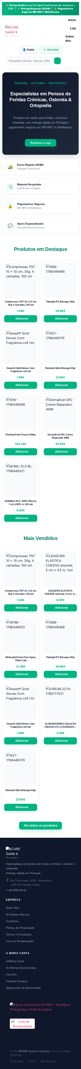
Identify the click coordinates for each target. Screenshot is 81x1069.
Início (72, 20)
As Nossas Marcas (17, 914)
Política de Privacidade (20, 927)
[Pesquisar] (57, 60)
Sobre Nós (69, 39)
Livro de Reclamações (20, 941)
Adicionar (22, 318)
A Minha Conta (15, 961)
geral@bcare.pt (17, 890)
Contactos (12, 921)
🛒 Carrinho (51, 49)
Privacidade (16, 1061)
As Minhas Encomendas (21, 967)
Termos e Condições (18, 934)
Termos (32, 1061)
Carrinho (11, 974)
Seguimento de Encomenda (23, 987)
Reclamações (49, 1061)
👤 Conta (28, 49)
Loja (73, 28)
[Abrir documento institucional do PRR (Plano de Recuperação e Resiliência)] (40, 1008)
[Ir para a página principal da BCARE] (40, 852)
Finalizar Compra (16, 981)
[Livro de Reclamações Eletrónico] (22, 1031)
